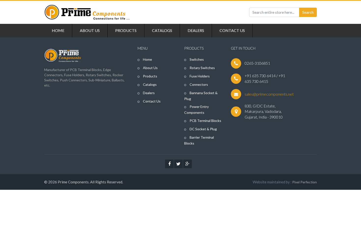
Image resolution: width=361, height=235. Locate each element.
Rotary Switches (202, 68)
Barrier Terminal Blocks (199, 140)
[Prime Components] (87, 12)
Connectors (198, 84)
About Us (150, 68)
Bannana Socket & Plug (201, 96)
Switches (196, 59)
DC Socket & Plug (203, 129)
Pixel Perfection (304, 182)
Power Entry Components (196, 109)
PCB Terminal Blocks (205, 120)
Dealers (148, 93)
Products (149, 76)
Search (308, 12)
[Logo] (62, 54)
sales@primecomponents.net (269, 94)
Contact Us (151, 101)
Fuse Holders (199, 76)
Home (147, 59)
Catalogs (149, 84)
